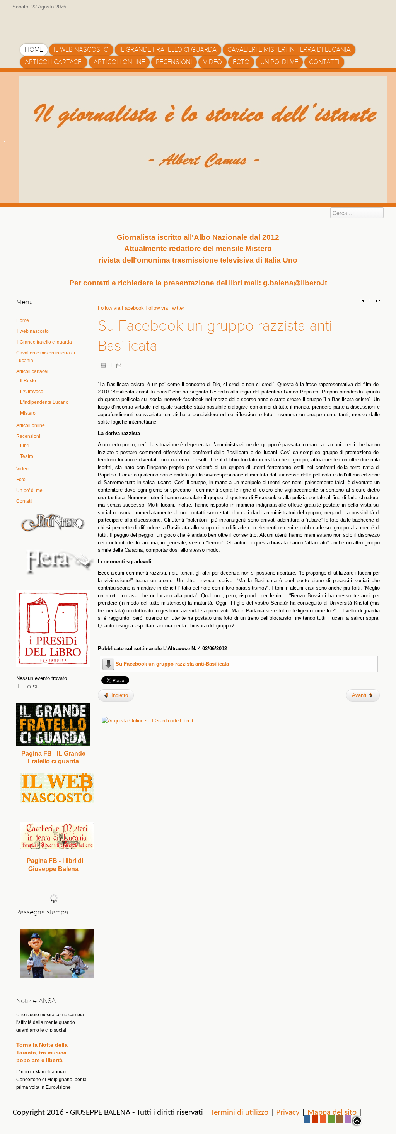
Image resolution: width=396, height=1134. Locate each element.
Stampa (103, 365)
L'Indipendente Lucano (44, 402)
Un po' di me (29, 490)
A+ (363, 301)
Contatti (24, 501)
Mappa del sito (332, 1113)
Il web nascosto (32, 331)
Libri (24, 445)
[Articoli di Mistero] (53, 522)
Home (22, 320)
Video (22, 468)
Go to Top (356, 1121)
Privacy (288, 1113)
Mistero (28, 413)
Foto (21, 479)
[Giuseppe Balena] (53, 24)
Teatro (26, 456)
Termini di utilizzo (239, 1113)
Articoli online (30, 425)
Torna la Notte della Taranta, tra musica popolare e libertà (42, 1037)
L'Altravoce (31, 391)
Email (119, 365)
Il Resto (28, 380)
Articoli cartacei (32, 371)
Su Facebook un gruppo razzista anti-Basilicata (172, 664)
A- (377, 301)
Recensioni (28, 436)
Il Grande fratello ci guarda (44, 342)
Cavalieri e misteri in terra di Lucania (45, 356)
